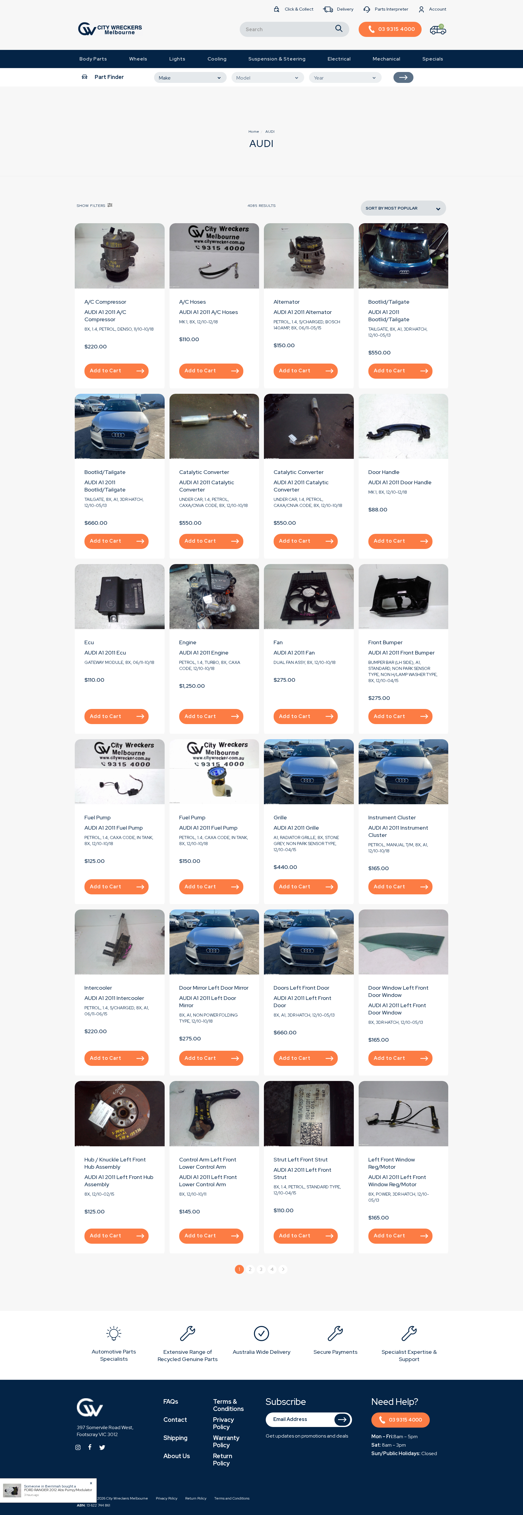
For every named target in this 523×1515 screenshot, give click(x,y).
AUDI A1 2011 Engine (204, 652)
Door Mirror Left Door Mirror (213, 987)
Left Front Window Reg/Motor (391, 1163)
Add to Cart (105, 370)
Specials (433, 59)
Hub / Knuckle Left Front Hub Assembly (115, 1163)
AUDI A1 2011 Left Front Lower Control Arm (208, 1181)
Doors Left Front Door (301, 987)
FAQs (170, 1402)
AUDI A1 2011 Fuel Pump (113, 827)
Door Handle (384, 472)
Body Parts (93, 59)
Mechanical (386, 59)
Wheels (138, 59)
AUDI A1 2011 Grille (296, 827)
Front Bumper (385, 642)
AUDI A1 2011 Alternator (303, 312)
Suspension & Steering (277, 59)
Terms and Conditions (231, 1498)
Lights (177, 59)
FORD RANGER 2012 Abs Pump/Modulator (58, 1489)
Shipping (175, 1438)
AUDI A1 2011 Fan (294, 652)
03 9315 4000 (405, 1420)
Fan (278, 642)
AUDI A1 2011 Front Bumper (401, 652)
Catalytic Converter (204, 472)
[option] (114, 1345)
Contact (175, 1420)
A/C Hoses (192, 301)
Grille (280, 817)
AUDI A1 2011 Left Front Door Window (397, 1009)
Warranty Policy (226, 1441)
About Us (176, 1456)
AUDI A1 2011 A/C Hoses (208, 312)
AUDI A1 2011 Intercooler (114, 997)
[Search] (339, 29)
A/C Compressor (105, 301)
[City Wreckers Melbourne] (110, 28)
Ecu (89, 642)
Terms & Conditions (228, 1405)
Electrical (339, 59)
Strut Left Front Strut (301, 1159)
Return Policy (222, 1459)
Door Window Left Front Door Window (398, 991)
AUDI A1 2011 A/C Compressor (105, 316)
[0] (433, 36)
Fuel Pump (97, 817)
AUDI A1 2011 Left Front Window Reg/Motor (397, 1181)
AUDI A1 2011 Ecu (105, 652)
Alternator (287, 301)
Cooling (217, 59)
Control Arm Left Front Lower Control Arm (207, 1163)
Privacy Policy (223, 1423)
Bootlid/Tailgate (389, 301)
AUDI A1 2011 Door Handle (400, 482)
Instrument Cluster (392, 817)
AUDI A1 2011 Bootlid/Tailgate (389, 316)
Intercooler (98, 987)
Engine (187, 642)
